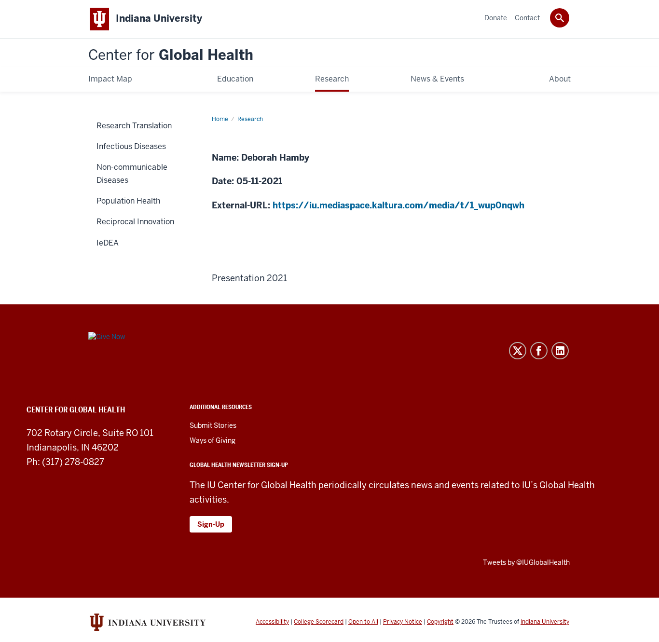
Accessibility (272, 622)
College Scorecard (318, 622)
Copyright (440, 622)
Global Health (170, 55)
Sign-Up (210, 524)
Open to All (363, 622)
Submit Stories (213, 425)
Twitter (517, 350)
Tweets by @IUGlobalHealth (526, 562)
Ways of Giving (212, 440)
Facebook (539, 350)
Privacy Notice (402, 622)
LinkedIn (560, 350)
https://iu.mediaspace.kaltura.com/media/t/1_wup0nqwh (398, 205)
